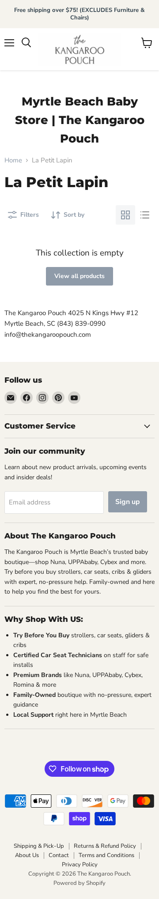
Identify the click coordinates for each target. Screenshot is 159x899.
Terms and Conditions (106, 855)
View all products (79, 276)
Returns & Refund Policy (105, 846)
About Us (27, 855)
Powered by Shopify (79, 883)
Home (13, 160)
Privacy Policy (80, 865)
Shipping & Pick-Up (39, 846)
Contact (59, 855)
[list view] (145, 215)
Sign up (127, 502)
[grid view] (125, 215)
